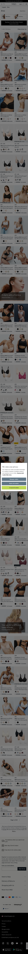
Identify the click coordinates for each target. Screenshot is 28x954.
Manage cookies (14, 479)
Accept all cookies (14, 487)
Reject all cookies (14, 483)
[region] (14, 477)
